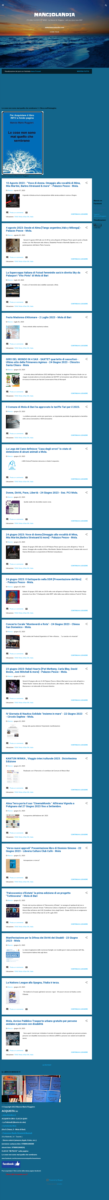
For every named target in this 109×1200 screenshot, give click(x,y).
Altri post (46, 1065)
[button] (86, 183)
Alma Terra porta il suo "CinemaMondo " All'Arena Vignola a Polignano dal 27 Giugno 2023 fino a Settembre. (40, 805)
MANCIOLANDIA (54, 15)
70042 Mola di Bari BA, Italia (23, 217)
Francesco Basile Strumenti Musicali (17, 1133)
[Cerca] (106, 6)
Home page (54, 32)
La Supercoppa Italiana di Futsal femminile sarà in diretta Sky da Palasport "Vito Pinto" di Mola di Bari (43, 274)
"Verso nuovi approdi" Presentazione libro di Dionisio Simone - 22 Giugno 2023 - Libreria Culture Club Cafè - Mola (43, 850)
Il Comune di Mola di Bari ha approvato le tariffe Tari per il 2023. (43, 407)
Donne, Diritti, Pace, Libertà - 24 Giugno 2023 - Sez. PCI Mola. (42, 492)
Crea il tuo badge (98, 211)
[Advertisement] (54, 50)
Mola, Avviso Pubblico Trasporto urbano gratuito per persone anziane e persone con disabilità (41, 1022)
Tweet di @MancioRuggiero (100, 215)
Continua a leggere (79, 214)
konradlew (59, 1184)
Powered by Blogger (56, 1180)
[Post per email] (26, 213)
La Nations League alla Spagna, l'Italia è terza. (32, 982)
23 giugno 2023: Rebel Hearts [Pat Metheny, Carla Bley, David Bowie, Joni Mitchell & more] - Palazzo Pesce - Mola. (41, 670)
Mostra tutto (83, 71)
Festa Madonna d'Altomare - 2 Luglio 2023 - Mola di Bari (38, 317)
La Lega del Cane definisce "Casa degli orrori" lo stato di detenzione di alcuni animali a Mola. (38, 450)
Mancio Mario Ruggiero (100, 207)
